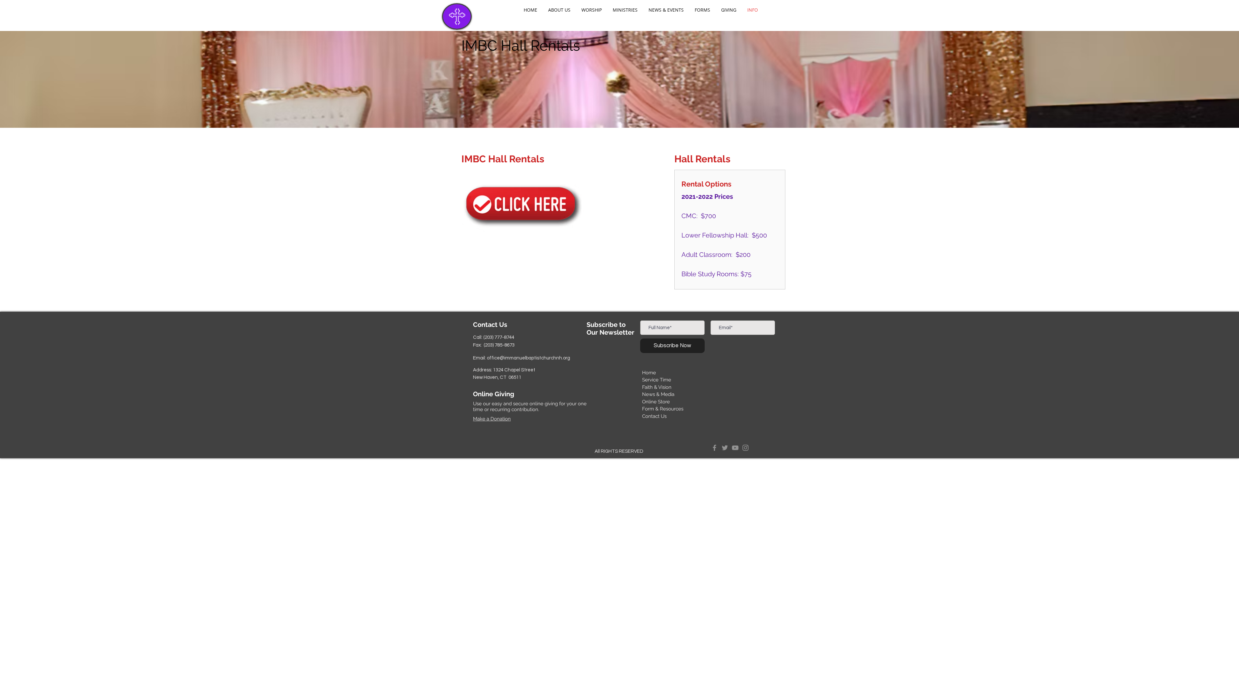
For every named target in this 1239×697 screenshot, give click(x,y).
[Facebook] (714, 448)
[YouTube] (735, 448)
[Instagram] (745, 448)
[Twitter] (725, 448)
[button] (559, 10)
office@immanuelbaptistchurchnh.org (528, 358)
